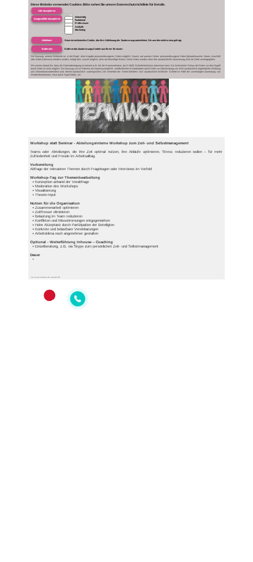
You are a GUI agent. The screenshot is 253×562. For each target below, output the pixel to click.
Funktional (80, 19)
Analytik (79, 26)
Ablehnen (47, 40)
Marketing (80, 29)
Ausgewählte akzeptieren (47, 18)
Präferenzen (81, 23)
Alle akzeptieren (46, 10)
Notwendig (80, 16)
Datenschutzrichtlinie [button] (133, 4)
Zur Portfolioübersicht (204, 16)
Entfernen (47, 48)
